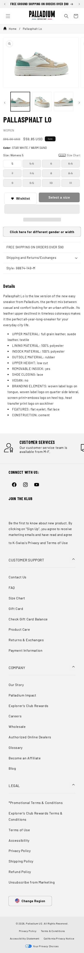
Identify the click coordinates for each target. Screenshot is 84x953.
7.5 (32, 173)
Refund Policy (20, 872)
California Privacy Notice (59, 938)
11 (70, 183)
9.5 (32, 183)
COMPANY (17, 667)
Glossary (16, 747)
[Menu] (8, 16)
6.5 (70, 163)
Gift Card (16, 608)
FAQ (12, 587)
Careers (15, 716)
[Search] (66, 16)
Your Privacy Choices (45, 946)
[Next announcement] (79, 4)
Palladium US (34, 923)
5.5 (32, 163)
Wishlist (23, 198)
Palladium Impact (22, 695)
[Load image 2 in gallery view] (41, 101)
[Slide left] (4, 102)
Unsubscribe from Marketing (32, 882)
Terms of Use (57, 543)
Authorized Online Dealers (30, 737)
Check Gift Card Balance (28, 619)
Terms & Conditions (53, 930)
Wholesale (17, 726)
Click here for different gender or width (42, 232)
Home (13, 28)
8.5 (70, 173)
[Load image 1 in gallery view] (20, 101)
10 (51, 183)
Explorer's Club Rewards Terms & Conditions (36, 816)
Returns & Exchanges (26, 640)
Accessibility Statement (24, 938)
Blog (12, 768)
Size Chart (17, 598)
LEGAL (14, 785)
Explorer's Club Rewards (28, 706)
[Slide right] (79, 102)
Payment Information (25, 650)
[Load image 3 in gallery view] (63, 101)
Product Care (19, 629)
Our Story (16, 685)
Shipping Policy (21, 861)
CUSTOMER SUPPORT (26, 560)
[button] (42, 209)
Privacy (33, 543)
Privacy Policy (20, 851)
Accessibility (19, 840)
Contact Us (17, 577)
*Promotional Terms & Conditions (36, 803)
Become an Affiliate (25, 758)
